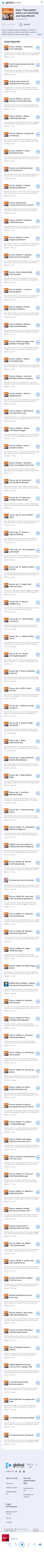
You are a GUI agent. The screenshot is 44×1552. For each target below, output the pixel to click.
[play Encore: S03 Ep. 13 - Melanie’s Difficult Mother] (38, 1192)
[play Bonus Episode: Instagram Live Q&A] (38, 1400)
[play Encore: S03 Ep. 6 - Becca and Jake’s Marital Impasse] (38, 1314)
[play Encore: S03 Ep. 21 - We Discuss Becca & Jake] (38, 1053)
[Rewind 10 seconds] (15, 1544)
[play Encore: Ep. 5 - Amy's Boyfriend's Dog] (38, 741)
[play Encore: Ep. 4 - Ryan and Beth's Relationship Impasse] (38, 759)
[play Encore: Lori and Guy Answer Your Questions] (38, 169)
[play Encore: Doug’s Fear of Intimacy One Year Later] (38, 1227)
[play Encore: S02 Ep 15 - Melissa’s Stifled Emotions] (38, 221)
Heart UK (14, 1539)
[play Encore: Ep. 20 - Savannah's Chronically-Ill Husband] (38, 481)
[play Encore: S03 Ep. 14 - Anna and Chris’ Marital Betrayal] (38, 1175)
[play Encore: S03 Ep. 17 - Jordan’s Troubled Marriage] (38, 1123)
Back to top (30, 1465)
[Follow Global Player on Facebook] (16, 1472)
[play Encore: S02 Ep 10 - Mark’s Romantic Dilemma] (38, 308)
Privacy (8, 1518)
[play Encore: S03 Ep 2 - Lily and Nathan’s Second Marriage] (38, 100)
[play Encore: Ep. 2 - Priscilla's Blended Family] (38, 793)
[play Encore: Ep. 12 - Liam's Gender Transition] (38, 620)
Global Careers (11, 1487)
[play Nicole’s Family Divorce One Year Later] (38, 1296)
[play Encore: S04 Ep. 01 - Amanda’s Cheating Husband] (38, 1036)
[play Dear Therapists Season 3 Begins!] (38, 1348)
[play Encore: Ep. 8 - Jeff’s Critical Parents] (38, 689)
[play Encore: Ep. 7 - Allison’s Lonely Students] (38, 707)
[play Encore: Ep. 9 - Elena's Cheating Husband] (38, 672)
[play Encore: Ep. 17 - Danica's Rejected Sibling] (38, 533)
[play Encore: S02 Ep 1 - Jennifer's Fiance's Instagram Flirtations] (38, 464)
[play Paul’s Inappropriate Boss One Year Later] (38, 65)
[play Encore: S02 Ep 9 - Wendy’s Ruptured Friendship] (38, 325)
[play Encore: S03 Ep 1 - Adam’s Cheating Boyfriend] (38, 117)
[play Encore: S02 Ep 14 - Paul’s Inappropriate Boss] (38, 238)
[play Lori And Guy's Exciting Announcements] (38, 1383)
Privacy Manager (36, 1529)
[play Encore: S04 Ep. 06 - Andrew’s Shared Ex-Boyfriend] (38, 932)
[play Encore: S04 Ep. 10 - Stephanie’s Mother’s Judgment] (38, 828)
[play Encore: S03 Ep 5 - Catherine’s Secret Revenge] (38, 48)
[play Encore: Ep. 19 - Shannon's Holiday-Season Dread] (38, 499)
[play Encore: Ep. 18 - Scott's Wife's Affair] (38, 516)
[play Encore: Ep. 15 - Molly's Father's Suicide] (38, 568)
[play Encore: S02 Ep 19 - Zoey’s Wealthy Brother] (38, 152)
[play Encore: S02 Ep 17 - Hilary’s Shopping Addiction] (38, 186)
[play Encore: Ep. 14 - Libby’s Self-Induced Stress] (38, 585)
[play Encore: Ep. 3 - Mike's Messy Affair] (38, 776)
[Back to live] (34, 1544)
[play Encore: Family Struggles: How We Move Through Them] (38, 342)
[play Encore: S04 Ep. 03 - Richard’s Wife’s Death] (38, 1001)
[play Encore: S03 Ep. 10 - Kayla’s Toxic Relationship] (38, 1244)
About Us (9, 1483)
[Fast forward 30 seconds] (28, 1544)
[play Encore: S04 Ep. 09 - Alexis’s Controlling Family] (38, 863)
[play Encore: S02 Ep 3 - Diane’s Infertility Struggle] (38, 429)
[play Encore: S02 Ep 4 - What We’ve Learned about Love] (38, 412)
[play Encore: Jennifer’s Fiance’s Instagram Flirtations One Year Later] (38, 1105)
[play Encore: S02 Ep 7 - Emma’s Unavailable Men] (38, 360)
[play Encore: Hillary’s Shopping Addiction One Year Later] (38, 1140)
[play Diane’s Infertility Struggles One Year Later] (38, 1279)
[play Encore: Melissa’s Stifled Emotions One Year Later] (38, 1210)
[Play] (22, 1544)
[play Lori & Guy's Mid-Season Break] (38, 1418)
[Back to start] (9, 1544)
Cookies (9, 1522)
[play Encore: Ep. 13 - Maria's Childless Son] (38, 603)
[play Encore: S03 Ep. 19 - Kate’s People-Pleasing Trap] (38, 1088)
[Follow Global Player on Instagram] (24, 1472)
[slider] (40, 1545)
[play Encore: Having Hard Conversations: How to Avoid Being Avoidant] (38, 204)
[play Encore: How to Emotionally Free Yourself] (38, 273)
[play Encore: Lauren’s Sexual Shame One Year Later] (38, 1158)
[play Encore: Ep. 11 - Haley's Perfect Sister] (38, 637)
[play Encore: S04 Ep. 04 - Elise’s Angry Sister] (38, 967)
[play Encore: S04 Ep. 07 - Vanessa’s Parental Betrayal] (38, 915)
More (40, 34)
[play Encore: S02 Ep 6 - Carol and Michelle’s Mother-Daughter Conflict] (38, 377)
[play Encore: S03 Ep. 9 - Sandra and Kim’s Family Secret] (38, 1262)
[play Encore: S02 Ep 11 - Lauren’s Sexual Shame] (38, 290)
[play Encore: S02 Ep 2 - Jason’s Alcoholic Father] (38, 447)
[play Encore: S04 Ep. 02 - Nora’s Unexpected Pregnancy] (38, 1019)
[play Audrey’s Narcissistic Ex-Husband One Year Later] (38, 82)
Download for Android (28, 1496)
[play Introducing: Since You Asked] (38, 880)
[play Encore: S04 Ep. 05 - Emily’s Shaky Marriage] (38, 949)
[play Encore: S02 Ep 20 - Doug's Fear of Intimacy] (38, 134)
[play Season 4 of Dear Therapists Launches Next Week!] (38, 1331)
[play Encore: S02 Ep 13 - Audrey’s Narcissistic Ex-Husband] (38, 256)
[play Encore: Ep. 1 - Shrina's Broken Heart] (38, 811)
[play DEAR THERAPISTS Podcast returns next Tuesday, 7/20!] (38, 1366)
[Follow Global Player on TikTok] (20, 1472)
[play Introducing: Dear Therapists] (38, 1435)
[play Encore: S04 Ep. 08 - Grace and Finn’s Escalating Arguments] (38, 897)
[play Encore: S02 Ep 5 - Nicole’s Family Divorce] (38, 395)
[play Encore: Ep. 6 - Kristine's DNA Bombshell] (38, 724)
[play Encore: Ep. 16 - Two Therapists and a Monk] (38, 551)
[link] (22, 52)
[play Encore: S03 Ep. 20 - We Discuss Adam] (38, 1071)
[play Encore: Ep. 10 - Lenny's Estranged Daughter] (38, 655)
